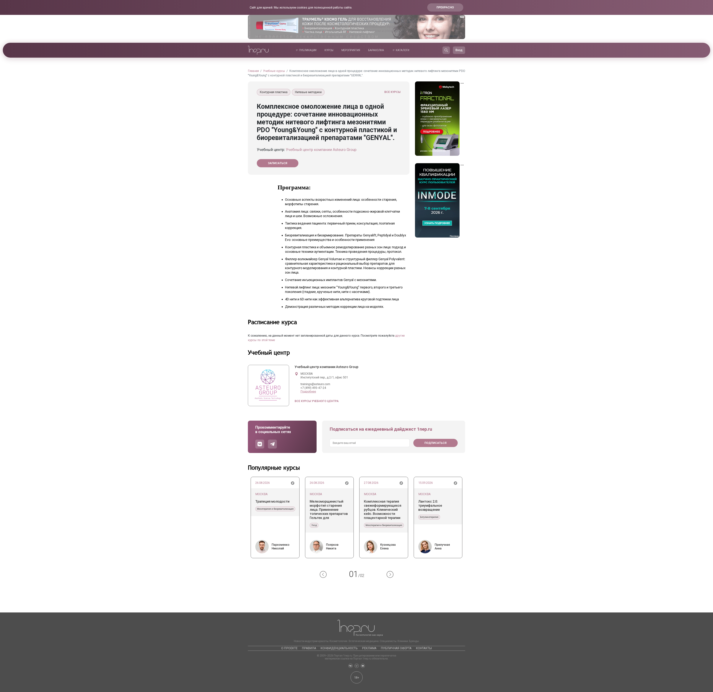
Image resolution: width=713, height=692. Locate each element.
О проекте (289, 648)
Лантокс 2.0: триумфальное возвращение (430, 505)
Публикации (307, 50)
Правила (309, 648)
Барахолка (376, 50)
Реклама (369, 648)
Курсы (329, 50)
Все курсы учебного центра (317, 401)
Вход (459, 50)
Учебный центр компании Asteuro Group (321, 149)
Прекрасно (445, 7)
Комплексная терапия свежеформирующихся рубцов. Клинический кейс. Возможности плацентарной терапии (382, 509)
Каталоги (402, 50)
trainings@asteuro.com (315, 384)
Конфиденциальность (339, 648)
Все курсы (392, 92)
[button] (323, 574)
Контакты (424, 648)
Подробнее (308, 391)
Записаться (277, 163)
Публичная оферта (396, 648)
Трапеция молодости (272, 501)
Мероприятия (350, 50)
